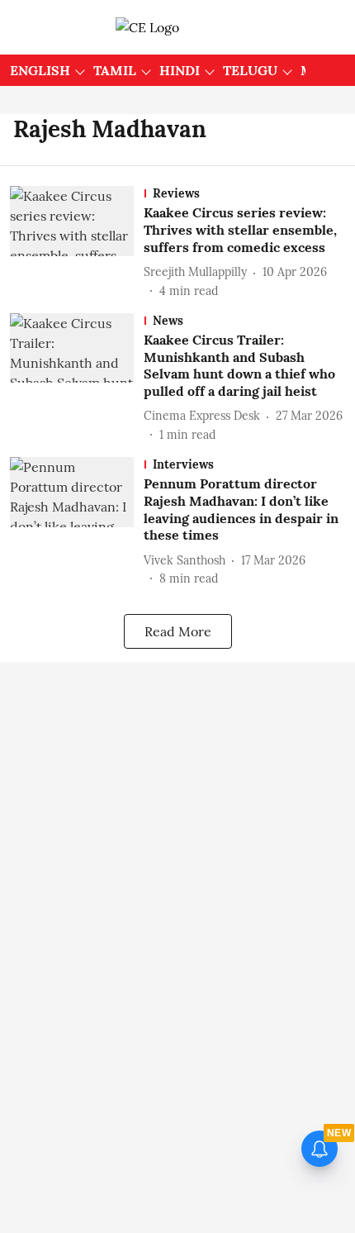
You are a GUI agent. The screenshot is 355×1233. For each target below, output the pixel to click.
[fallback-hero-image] (77, 242)
